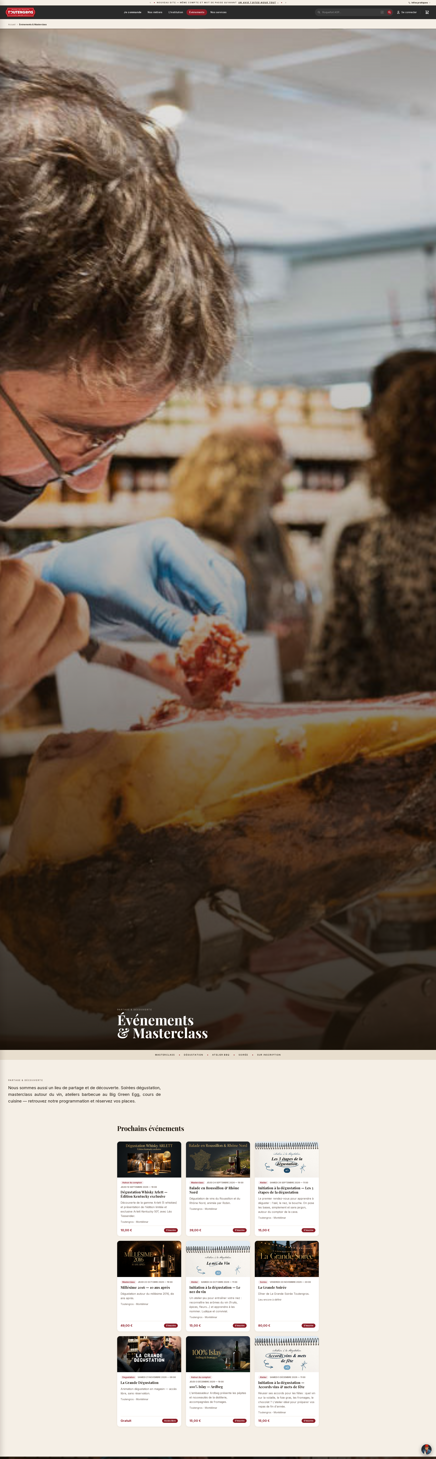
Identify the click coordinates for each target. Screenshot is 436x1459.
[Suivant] (285, 2)
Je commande (132, 12)
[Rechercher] (389, 12)
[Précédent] (150, 2)
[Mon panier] (427, 12)
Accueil (11, 24)
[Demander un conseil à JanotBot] (426, 1449)
